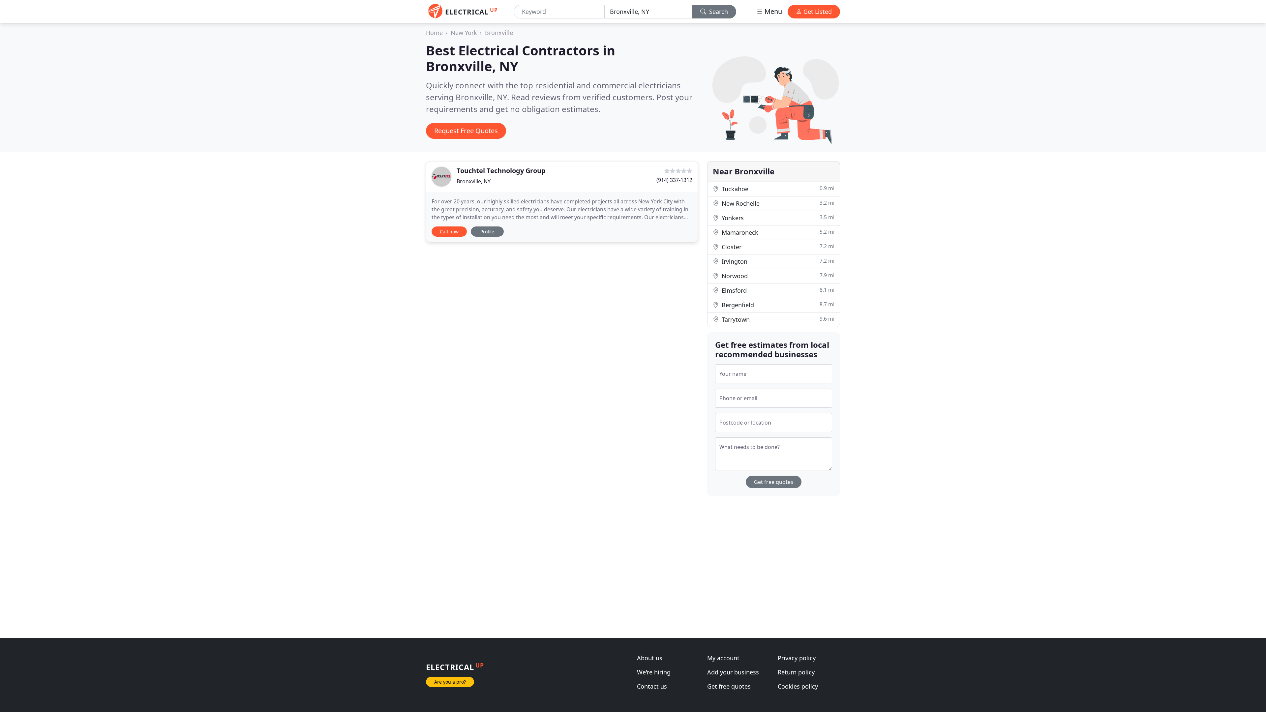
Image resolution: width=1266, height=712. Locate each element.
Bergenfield (777, 305)
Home (434, 33)
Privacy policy (797, 658)
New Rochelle (777, 203)
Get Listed (817, 11)
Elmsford (777, 290)
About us (649, 658)
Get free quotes (773, 482)
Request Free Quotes (466, 130)
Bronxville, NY (474, 181)
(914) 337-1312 (674, 180)
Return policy (796, 672)
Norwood (777, 276)
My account (723, 658)
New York (464, 33)
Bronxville (499, 33)
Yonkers (777, 218)
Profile (487, 231)
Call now (449, 231)
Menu (772, 11)
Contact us (652, 686)
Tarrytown (777, 319)
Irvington (777, 261)
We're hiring (654, 672)
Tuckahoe (777, 189)
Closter (777, 247)
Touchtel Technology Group (501, 170)
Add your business (733, 672)
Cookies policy (798, 686)
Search (718, 11)
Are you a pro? (450, 682)
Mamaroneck (777, 232)
